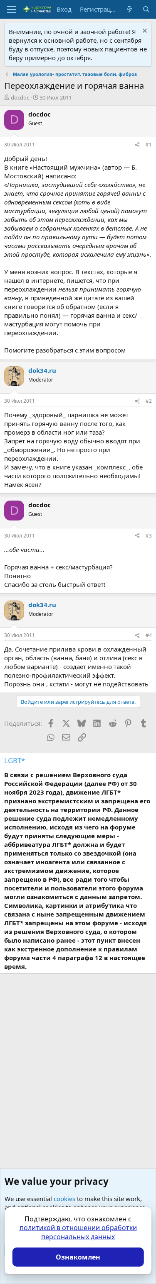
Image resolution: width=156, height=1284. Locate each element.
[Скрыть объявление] (143, 31)
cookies (64, 1198)
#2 (149, 400)
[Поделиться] (137, 145)
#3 (149, 535)
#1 (149, 144)
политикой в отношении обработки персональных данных (78, 1232)
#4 (149, 635)
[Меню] (11, 9)
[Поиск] (146, 9)
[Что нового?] (129, 9)
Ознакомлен (78, 1257)
